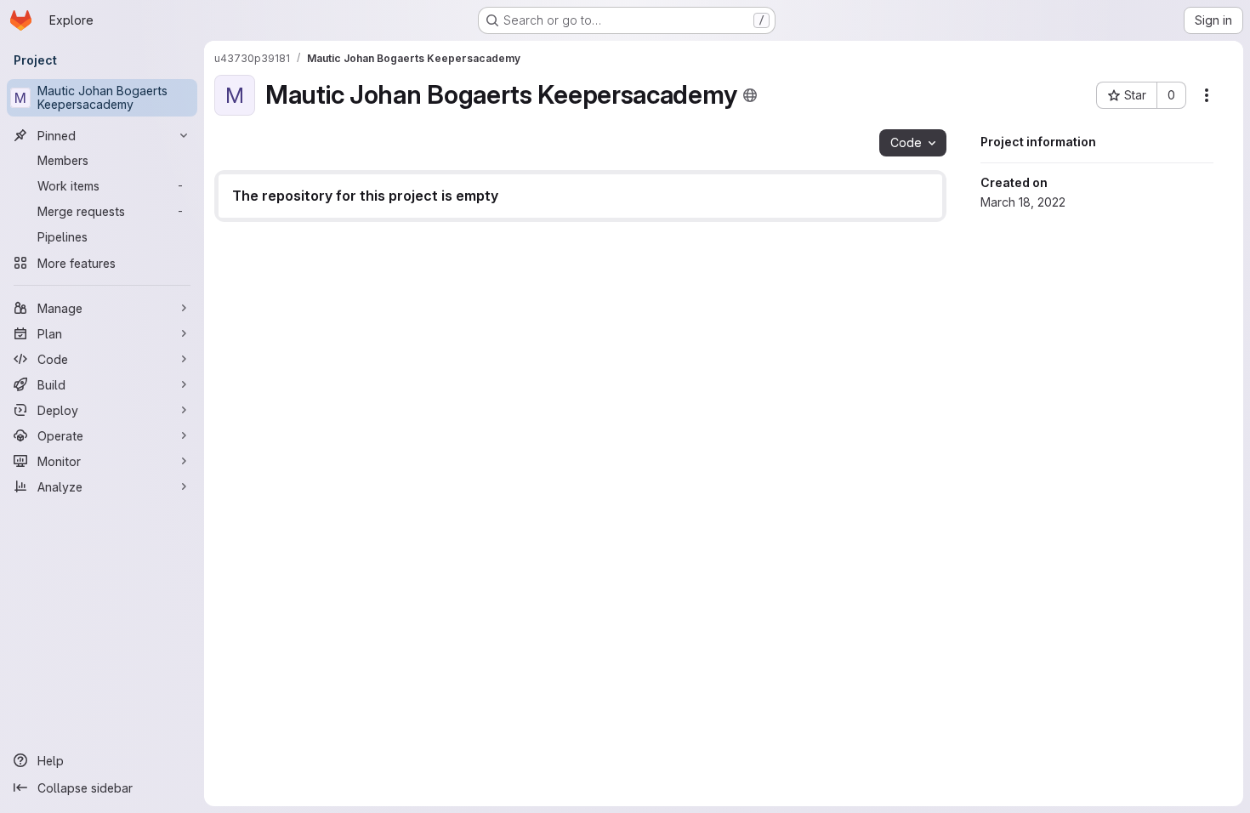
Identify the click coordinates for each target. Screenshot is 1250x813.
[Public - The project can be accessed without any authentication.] (750, 95)
